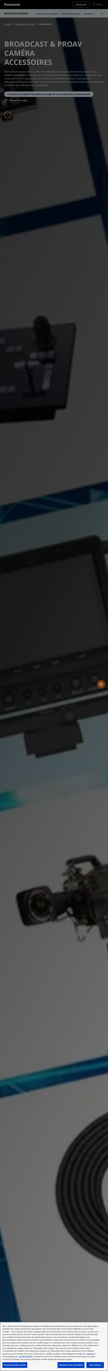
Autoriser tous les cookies (71, 1365)
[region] (54, 1346)
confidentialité (25, 1356)
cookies (89, 1353)
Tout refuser (95, 1365)
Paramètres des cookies (15, 1365)
